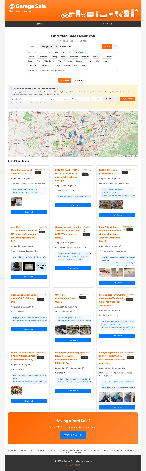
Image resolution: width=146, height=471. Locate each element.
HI (41, 450)
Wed (56, 52)
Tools (63, 57)
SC (134, 450)
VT (69, 453)
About (77, 465)
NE (92, 450)
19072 (40, 300)
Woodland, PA (40, 170)
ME (64, 450)
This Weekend (81, 52)
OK (122, 450)
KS (54, 450)
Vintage (95, 57)
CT (28, 450)
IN (49, 450)
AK (12, 450)
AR (18, 450)
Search (39, 24)
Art (105, 61)
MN (77, 450)
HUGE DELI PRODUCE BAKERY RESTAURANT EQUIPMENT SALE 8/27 (23, 356)
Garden (67, 65)
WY (86, 453)
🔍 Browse (65, 80)
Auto (75, 65)
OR (125, 450)
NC (112, 450)
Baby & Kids (107, 57)
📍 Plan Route (79, 80)
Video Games (49, 61)
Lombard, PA (84, 295)
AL (9, 450)
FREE (83, 65)
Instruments (45, 65)
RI (131, 450)
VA (73, 453)
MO (84, 450)
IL (46, 450)
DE (32, 450)
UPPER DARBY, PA (127, 170)
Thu (48, 52)
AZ (15, 450)
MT (88, 450)
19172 (82, 297)
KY (58, 450)
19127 (129, 229)
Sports (89, 61)
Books (30, 61)
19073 (85, 175)
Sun (36, 52)
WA (76, 453)
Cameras (56, 65)
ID (43, 450)
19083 (130, 357)
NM (105, 450)
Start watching (127, 99)
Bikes (98, 61)
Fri (42, 52)
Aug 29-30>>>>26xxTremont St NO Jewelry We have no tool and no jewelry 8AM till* (24, 234)
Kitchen (69, 61)
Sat (29, 52)
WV (79, 453)
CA (22, 450)
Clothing (54, 57)
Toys (38, 61)
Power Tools (73, 57)
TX (63, 453)
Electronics (43, 57)
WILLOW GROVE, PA (86, 229)
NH (98, 450)
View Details (29, 212)
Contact (69, 465)
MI (74, 450)
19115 (42, 232)
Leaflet (122, 156)
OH (118, 450)
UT (66, 453)
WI (83, 453)
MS (81, 450)
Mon (70, 52)
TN (60, 453)
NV (95, 450)
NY (108, 450)
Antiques (85, 57)
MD (67, 450)
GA (38, 450)
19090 (86, 235)
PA (128, 450)
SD (137, 450)
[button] (82, 120)
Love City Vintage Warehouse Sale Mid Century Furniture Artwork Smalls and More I (110, 234)
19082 (125, 172)
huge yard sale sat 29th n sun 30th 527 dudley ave (23, 298)
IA (51, 450)
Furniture (31, 57)
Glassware (79, 61)
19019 (84, 357)
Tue (63, 52)
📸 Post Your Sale (73, 435)
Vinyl (60, 61)
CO (25, 450)
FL (35, 450)
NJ (101, 450)
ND (115, 450)
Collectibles (32, 65)
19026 (38, 172)
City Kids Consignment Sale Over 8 (65, 298)
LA (61, 450)
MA (71, 450)
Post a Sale (107, 24)
